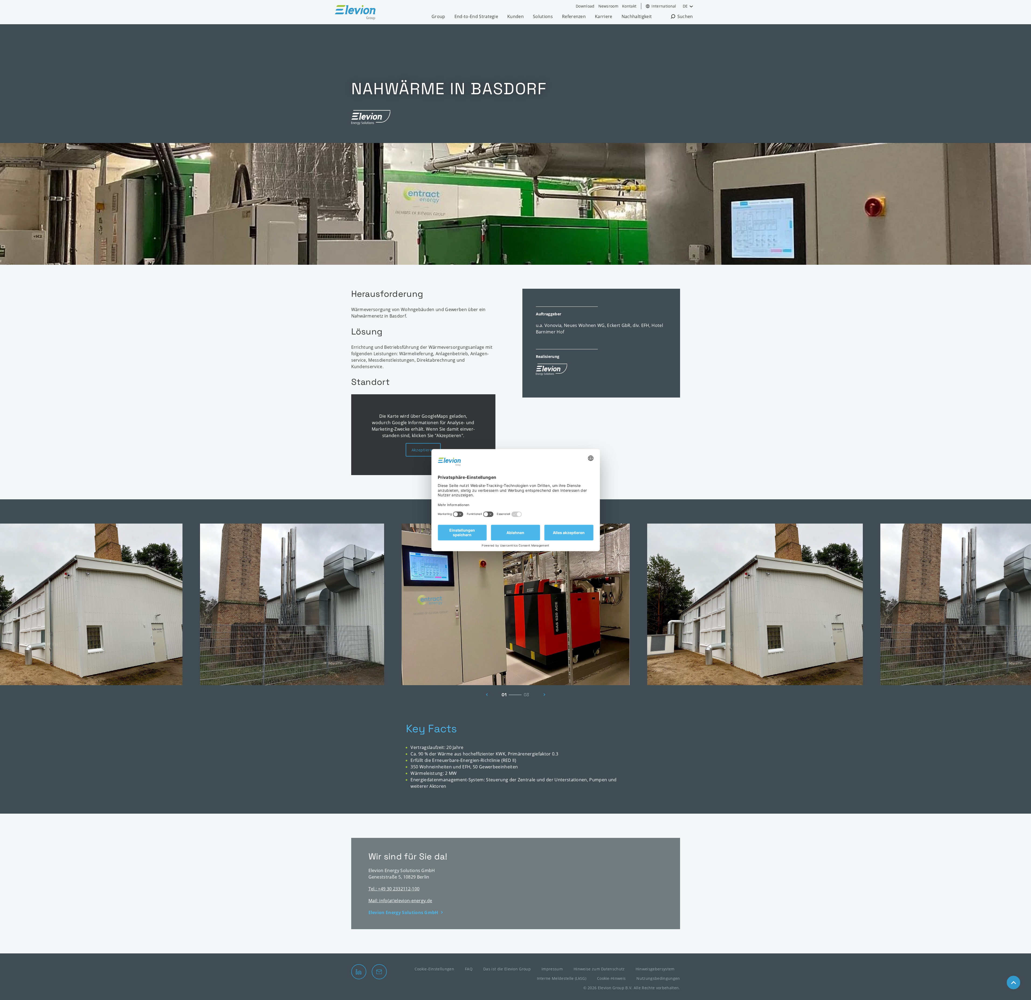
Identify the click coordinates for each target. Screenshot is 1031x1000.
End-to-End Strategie (476, 16)
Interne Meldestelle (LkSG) (561, 978)
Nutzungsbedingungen (658, 978)
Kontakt (629, 6)
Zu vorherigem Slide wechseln (485, 694)
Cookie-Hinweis (611, 978)
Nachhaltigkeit (637, 16)
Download (585, 6)
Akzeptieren (423, 449)
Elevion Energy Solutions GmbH (403, 912)
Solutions (543, 16)
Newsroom (608, 6)
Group (438, 16)
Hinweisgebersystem (655, 968)
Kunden (515, 16)
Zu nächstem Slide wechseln (546, 694)
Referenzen (574, 16)
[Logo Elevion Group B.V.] (355, 13)
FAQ (469, 968)
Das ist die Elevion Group (507, 968)
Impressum (552, 968)
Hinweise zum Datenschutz (599, 968)
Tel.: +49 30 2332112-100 (394, 889)
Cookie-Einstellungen (434, 968)
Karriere (603, 16)
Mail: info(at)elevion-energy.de (400, 901)
